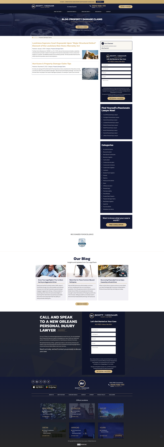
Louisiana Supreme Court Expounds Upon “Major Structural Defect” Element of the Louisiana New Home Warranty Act (64, 44)
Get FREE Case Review (126, 6)
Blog (36, 37)
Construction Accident (108, 162)
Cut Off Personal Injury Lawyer (110, 114)
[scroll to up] (161, 436)
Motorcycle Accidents (108, 180)
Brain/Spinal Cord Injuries (109, 154)
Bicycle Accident (107, 152)
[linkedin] (37, 381)
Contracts (105, 170)
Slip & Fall (105, 204)
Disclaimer (112, 394)
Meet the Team (57, 11)
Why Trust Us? (105, 48)
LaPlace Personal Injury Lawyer (110, 135)
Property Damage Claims (57, 48)
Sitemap (92, 394)
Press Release (106, 193)
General (105, 175)
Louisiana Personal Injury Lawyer (111, 122)
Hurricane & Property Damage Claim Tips (51, 63)
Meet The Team (61, 394)
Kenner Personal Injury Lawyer (110, 130)
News (104, 183)
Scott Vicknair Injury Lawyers (82, 441)
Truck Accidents (107, 206)
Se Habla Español (71, 6)
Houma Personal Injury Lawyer (110, 133)
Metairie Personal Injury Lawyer (110, 125)
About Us (51, 394)
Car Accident (106, 159)
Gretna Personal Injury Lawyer (110, 120)
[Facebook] (33, 381)
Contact (108, 11)
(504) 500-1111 (98, 6)
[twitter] (40, 381)
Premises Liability (107, 191)
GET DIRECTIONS (45, 416)
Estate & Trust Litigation (109, 172)
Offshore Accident (107, 185)
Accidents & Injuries (108, 149)
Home (32, 37)
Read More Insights (82, 303)
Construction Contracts (109, 165)
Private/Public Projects (108, 196)
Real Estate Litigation (108, 201)
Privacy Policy (113, 92)
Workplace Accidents (108, 209)
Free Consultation (82, 27)
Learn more (99, 1)
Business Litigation (107, 157)
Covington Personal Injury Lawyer (111, 117)
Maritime (105, 178)
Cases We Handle (71, 11)
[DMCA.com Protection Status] (82, 445)
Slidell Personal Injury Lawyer (110, 127)
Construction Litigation (108, 167)
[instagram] (44, 381)
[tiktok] (48, 381)
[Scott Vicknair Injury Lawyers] (43, 7)
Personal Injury (106, 188)
